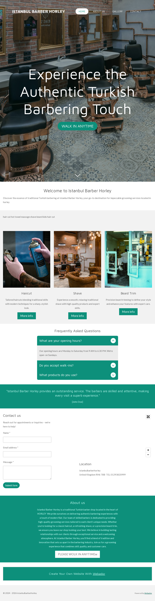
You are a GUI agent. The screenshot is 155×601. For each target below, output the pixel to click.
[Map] (115, 435)
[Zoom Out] (148, 454)
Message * (8, 462)
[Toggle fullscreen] (148, 416)
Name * (6, 432)
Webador (99, 573)
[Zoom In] (148, 450)
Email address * (10, 447)
